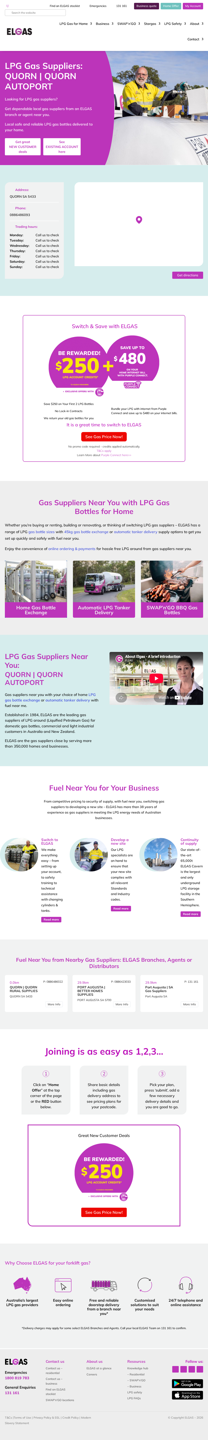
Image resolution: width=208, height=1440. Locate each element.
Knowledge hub (137, 1368)
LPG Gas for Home (74, 24)
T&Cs (8, 1417)
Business (102, 24)
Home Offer (171, 6)
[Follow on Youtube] (200, 1369)
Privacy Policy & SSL (47, 1417)
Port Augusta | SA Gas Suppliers (159, 989)
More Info (54, 1004)
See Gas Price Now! (104, 436)
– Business (134, 1386)
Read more (51, 919)
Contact (193, 39)
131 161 (121, 6)
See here (62, 147)
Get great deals (22, 147)
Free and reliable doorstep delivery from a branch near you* (104, 1307)
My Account (193, 6)
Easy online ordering (63, 1302)
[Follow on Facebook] (175, 1369)
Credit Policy (70, 1417)
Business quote (146, 6)
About (194, 24)
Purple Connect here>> (116, 455)
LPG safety (134, 1392)
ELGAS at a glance (99, 1368)
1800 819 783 (17, 1378)
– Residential (135, 1374)
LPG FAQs (134, 1398)
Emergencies (98, 6)
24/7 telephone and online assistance (186, 1302)
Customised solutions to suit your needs (145, 1304)
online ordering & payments (71, 548)
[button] (138, 220)
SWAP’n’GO (126, 24)
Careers (92, 1374)
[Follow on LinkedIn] (183, 1369)
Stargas (150, 24)
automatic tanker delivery (135, 531)
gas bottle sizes (41, 531)
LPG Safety (173, 24)
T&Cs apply (104, 451)
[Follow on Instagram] (191, 1369)
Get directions (187, 275)
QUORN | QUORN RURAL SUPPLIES (24, 989)
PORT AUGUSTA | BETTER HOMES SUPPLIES (91, 991)
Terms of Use (22, 1417)
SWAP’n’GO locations (60, 1400)
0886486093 (20, 215)
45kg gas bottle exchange (86, 531)
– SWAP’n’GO (136, 1380)
